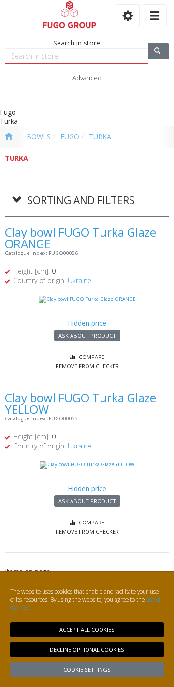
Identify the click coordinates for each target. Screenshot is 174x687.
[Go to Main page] (8, 137)
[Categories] (155, 15)
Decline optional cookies (87, 649)
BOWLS (39, 136)
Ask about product (87, 335)
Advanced (87, 78)
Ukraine (79, 280)
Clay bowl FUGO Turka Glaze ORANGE (80, 238)
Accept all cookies (87, 629)
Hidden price (87, 323)
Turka (100, 136)
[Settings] (128, 15)
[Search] (158, 51)
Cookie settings (87, 669)
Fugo (69, 136)
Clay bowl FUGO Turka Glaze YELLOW (80, 403)
